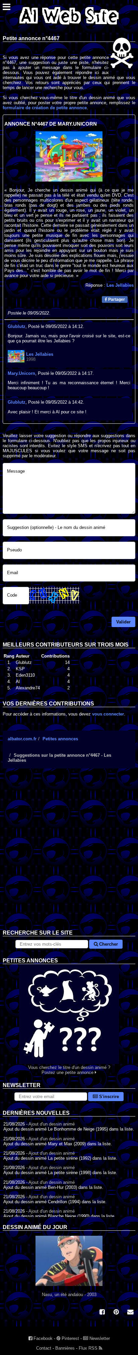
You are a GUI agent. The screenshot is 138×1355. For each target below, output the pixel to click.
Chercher (108, 944)
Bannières (65, 1348)
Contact (43, 1348)
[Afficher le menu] (6, 8)
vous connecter (108, 714)
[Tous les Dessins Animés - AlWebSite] (69, 25)
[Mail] (130, 1312)
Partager (116, 299)
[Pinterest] (116, 1312)
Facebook (42, 1338)
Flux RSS (89, 1348)
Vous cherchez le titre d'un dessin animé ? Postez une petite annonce (69, 1070)
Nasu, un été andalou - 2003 (69, 1294)
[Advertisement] (69, 854)
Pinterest (69, 1338)
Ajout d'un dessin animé (51, 1124)
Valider (123, 621)
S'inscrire (108, 1096)
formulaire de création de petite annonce (45, 107)
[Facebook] (102, 1312)
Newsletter (99, 1338)
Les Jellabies (120, 285)
